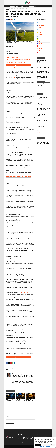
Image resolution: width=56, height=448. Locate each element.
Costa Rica (40, 48)
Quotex (40, 85)
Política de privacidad (47, 446)
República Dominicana (42, 52)
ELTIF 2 (13, 77)
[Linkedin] (14, 19)
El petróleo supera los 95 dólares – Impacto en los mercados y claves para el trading (43, 72)
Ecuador (39, 45)
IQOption (42, 83)
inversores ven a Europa (16, 352)
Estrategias (22, 6)
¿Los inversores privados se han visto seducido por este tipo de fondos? (18, 59)
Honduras (40, 50)
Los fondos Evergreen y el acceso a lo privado (14, 55)
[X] (9, 19)
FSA (39, 132)
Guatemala (40, 29)
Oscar (13, 373)
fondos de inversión (30, 45)
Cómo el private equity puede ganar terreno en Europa (16, 62)
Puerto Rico (40, 43)
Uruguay (39, 27)
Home (7, 6)
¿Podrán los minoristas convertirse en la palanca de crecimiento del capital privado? (20, 60)
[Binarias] (28, 2)
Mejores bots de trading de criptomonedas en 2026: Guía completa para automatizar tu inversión (43, 76)
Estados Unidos (41, 25)
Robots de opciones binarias (41, 109)
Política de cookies (41, 446)
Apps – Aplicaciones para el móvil (42, 97)
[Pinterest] (11, 19)
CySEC (39, 130)
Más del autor (17, 390)
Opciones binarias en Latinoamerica (42, 142)
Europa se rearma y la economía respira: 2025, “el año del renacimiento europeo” (12, 369)
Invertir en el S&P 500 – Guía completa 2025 (28, 368)
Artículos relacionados (10, 390)
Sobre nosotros (23, 445)
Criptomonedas (12, 6)
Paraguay (40, 34)
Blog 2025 (38, 98)
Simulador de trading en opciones (42, 120)
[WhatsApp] (12, 19)
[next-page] (7, 403)
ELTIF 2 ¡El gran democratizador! (12, 57)
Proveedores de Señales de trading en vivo (43, 108)
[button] (54, 437)
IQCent (41, 87)
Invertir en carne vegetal (41, 113)
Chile (39, 41)
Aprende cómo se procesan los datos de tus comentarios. (25, 425)
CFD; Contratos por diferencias (42, 99)
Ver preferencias (51, 444)
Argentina (40, 22)
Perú (39, 46)
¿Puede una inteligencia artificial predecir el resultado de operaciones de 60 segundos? (43, 60)
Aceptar (38, 444)
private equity (14, 308)
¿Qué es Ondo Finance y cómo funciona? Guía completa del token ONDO (43, 64)
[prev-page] (6, 403)
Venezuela (40, 32)
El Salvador (40, 36)
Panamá (39, 23)
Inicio (6, 8)
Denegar (45, 444)
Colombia (40, 39)
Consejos (9, 8)
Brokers (17, 6)
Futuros (38, 105)
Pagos (26, 6)
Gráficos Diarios (39, 104)
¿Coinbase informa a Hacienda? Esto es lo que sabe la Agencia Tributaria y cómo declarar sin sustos (43, 68)
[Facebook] (7, 19)
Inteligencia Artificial (32, 6)
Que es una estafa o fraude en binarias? (43, 119)
